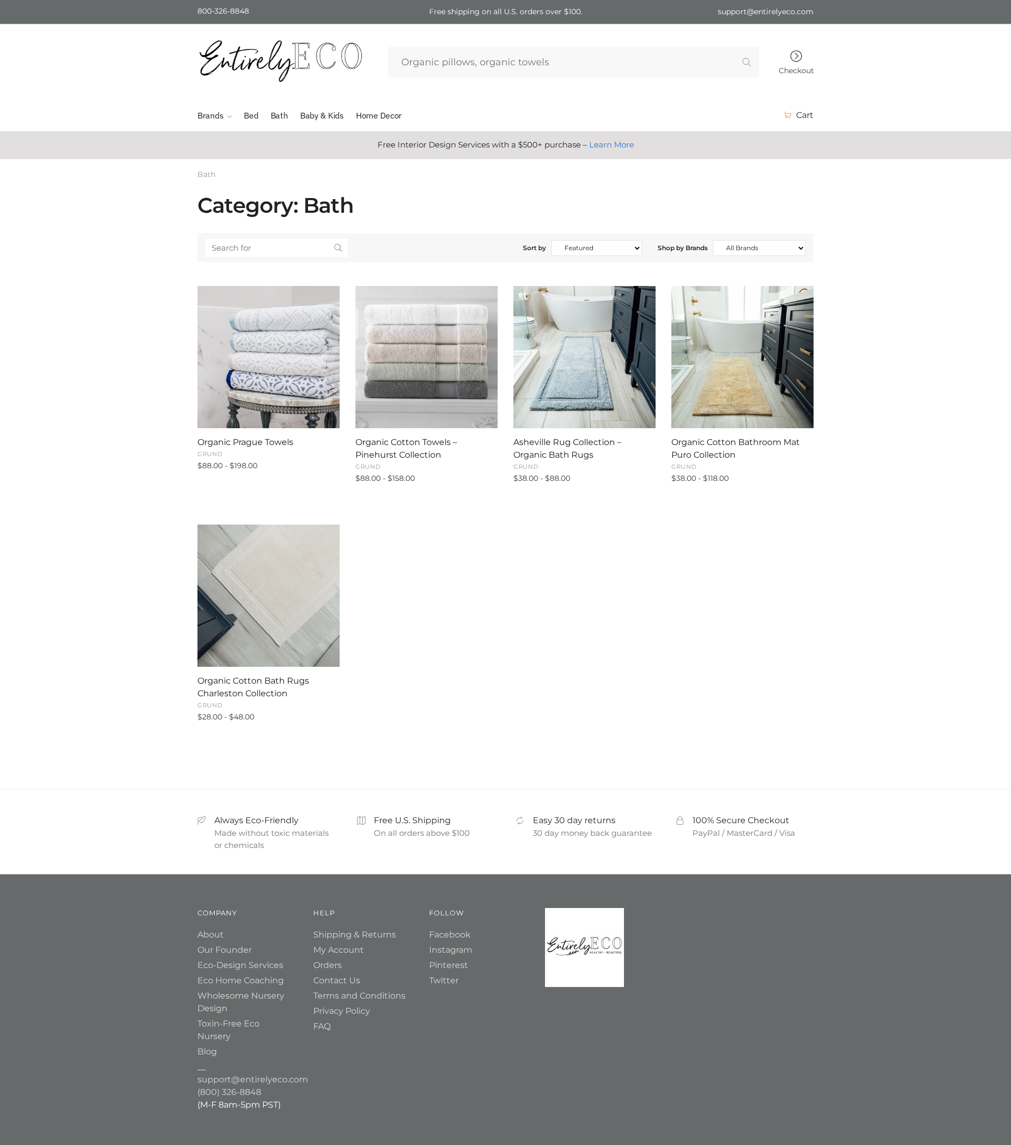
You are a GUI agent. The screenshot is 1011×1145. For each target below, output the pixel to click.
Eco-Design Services (240, 965)
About (210, 935)
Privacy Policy (341, 1011)
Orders (327, 965)
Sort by (534, 248)
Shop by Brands (683, 248)
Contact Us (336, 980)
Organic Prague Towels (245, 442)
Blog (207, 1052)
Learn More (611, 145)
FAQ (322, 1026)
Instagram (450, 950)
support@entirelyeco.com (252, 1079)
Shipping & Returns (354, 935)
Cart (805, 115)
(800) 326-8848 (229, 1092)
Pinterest (448, 965)
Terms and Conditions (359, 996)
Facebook (450, 935)
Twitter (444, 980)
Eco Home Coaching (240, 980)
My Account (338, 950)
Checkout (796, 70)
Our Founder (224, 950)
